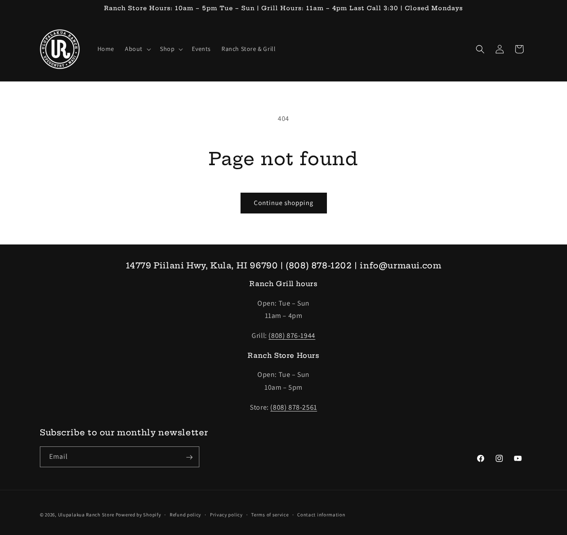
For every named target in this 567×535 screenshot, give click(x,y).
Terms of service (269, 514)
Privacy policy (226, 514)
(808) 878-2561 (293, 407)
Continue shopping (284, 202)
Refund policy (185, 514)
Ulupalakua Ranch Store (87, 515)
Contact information (321, 514)
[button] (137, 48)
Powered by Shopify (138, 515)
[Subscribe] (189, 457)
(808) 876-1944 (291, 336)
